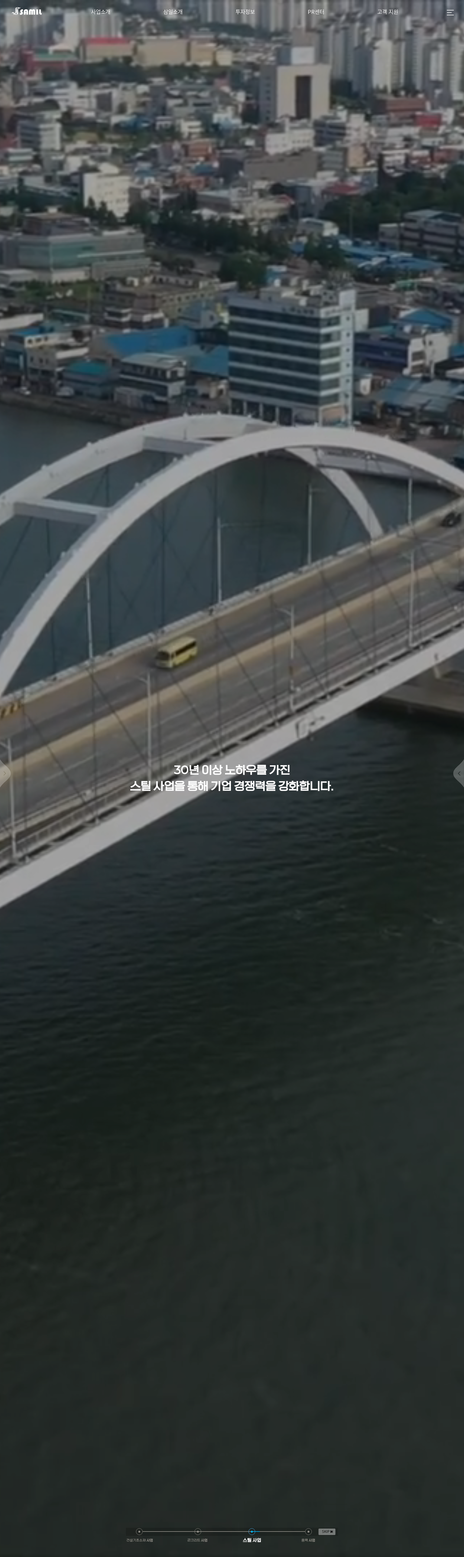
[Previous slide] (5, 773)
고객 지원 (387, 11)
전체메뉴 (450, 12)
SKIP (325, 1531)
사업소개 (100, 11)
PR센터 (316, 11)
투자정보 (245, 11)
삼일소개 (173, 11)
